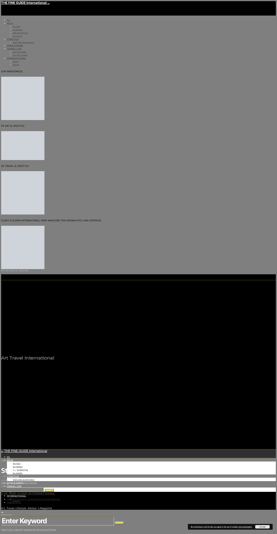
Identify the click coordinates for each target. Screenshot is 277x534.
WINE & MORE (15, 45)
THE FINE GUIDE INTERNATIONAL (28, 493)
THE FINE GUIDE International (24, 3)
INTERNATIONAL (16, 58)
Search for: (6, 487)
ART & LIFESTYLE (20, 33)
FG (8, 20)
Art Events (17, 36)
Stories (16, 65)
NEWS (16, 61)
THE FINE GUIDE (57, 343)
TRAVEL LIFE (14, 49)
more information (245, 527)
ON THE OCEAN (20, 55)
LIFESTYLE (13, 39)
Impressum (14, 502)
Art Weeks (17, 30)
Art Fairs (16, 26)
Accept (262, 526)
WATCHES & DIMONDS (23, 42)
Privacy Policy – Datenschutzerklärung (33, 499)
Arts (10, 23)
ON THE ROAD (19, 52)
